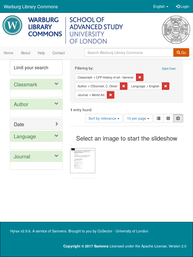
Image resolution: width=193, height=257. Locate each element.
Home (8, 52)
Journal (22, 156)
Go (183, 52)
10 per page (137, 118)
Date (19, 124)
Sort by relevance (102, 118)
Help (41, 52)
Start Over (169, 68)
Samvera (59, 230)
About (25, 52)
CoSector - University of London (123, 230)
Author (21, 104)
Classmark (25, 84)
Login (184, 6)
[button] (161, 6)
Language (25, 136)
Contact (59, 52)
